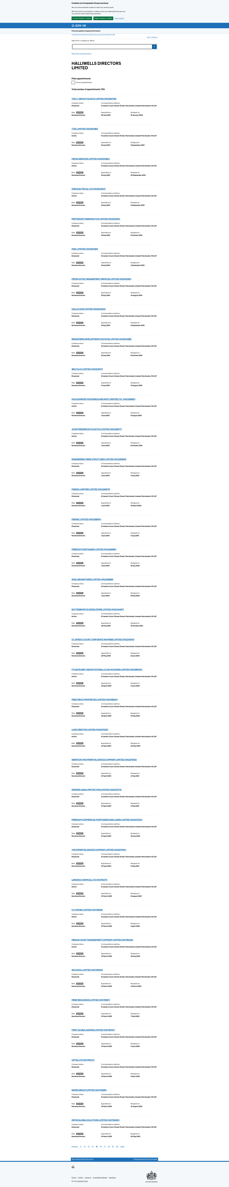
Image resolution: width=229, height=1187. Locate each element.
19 (113, 1147)
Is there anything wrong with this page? (145, 1159)
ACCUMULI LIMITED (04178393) (87, 970)
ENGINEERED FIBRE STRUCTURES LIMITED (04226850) (99, 459)
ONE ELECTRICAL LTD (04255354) (89, 189)
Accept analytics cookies (82, 18)
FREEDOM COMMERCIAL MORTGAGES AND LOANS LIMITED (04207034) (107, 819)
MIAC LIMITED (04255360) (85, 249)
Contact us (88, 1177)
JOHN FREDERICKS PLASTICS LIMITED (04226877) (97, 429)
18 (109, 1147)
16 (101, 1147)
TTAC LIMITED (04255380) (85, 128)
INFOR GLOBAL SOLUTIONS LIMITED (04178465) (96, 1120)
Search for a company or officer (83, 41)
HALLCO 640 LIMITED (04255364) (89, 309)
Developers (112, 1177)
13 (88, 1147)
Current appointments (84, 82)
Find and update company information (86, 31)
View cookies (119, 18)
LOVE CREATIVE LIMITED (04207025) (90, 729)
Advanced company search (81, 53)
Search (154, 46)
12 (84, 1147)
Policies (74, 1177)
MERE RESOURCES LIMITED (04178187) (91, 1000)
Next (122, 1147)
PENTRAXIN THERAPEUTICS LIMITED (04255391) (96, 219)
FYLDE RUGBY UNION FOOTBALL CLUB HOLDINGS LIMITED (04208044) (107, 669)
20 (117, 1147)
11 (80, 1147)
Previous (75, 1147)
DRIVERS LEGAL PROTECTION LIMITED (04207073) (97, 789)
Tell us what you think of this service (82, 1159)
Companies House (82, 1181)
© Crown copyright (151, 1181)
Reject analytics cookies (103, 18)
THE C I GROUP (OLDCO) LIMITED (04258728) (94, 98)
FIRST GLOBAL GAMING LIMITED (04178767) (93, 1030)
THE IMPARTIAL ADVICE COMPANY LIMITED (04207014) (99, 849)
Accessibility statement (100, 1177)
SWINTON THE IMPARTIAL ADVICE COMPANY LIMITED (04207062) (104, 759)
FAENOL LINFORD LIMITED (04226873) (91, 489)
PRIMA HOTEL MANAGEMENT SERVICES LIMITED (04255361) (101, 279)
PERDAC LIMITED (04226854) (86, 519)
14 (92, 1147)
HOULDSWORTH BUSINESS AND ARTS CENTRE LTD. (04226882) (103, 399)
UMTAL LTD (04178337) (83, 1060)
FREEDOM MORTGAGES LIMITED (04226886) (94, 549)
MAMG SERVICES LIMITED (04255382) (91, 159)
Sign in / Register (152, 37)
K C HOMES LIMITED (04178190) (87, 910)
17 (105, 1147)
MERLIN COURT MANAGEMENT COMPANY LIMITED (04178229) (102, 940)
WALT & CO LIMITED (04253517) (87, 369)
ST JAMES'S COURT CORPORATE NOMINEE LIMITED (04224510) (103, 639)
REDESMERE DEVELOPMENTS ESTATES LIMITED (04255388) (101, 339)
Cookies (80, 1177)
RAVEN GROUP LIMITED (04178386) (89, 1090)
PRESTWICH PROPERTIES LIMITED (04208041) (95, 699)
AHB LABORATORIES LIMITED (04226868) (92, 579)
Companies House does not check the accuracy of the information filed (93, 34)
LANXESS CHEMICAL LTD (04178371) (89, 879)
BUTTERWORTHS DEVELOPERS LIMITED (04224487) (98, 609)
